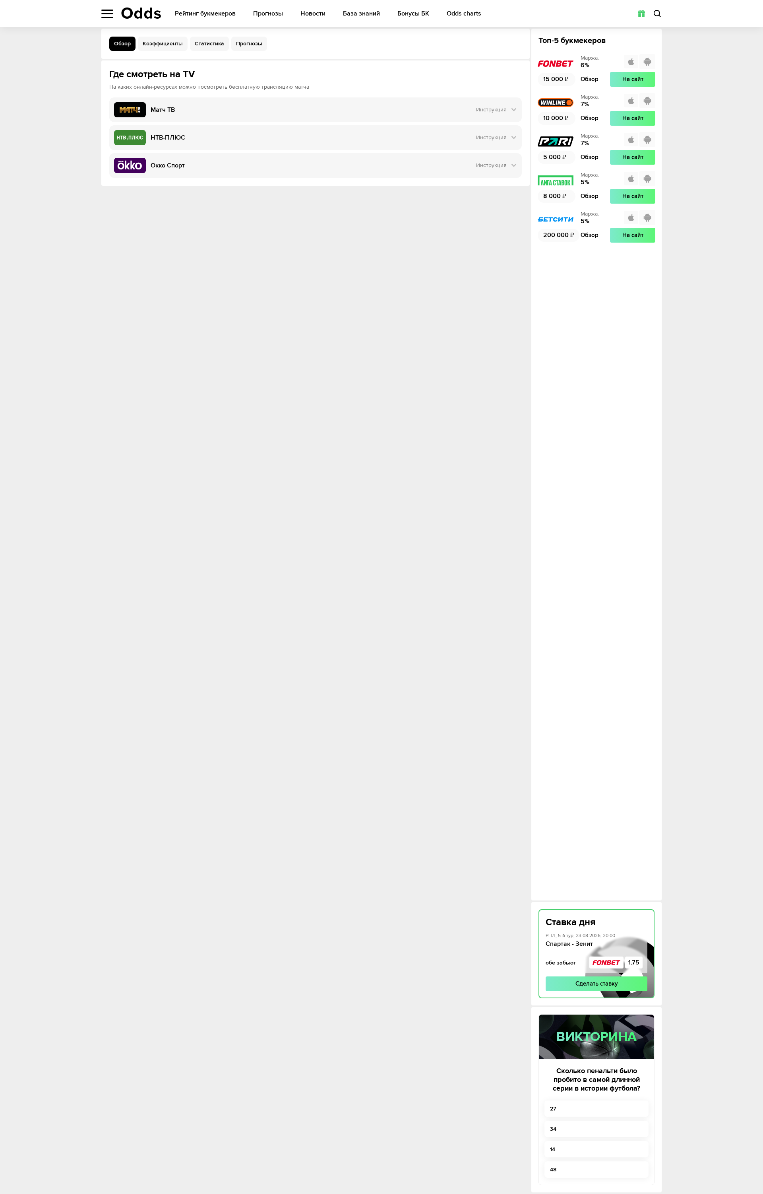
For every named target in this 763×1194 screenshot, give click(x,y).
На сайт (632, 79)
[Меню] (107, 14)
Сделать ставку (596, 983)
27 (553, 1108)
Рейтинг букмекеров (205, 14)
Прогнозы (268, 14)
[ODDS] (141, 13)
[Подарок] (641, 13)
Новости (312, 14)
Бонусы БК (413, 14)
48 (553, 1169)
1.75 (633, 962)
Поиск (657, 13)
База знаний (361, 14)
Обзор (122, 43)
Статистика (209, 43)
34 (553, 1129)
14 (552, 1149)
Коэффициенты (163, 43)
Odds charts (464, 14)
